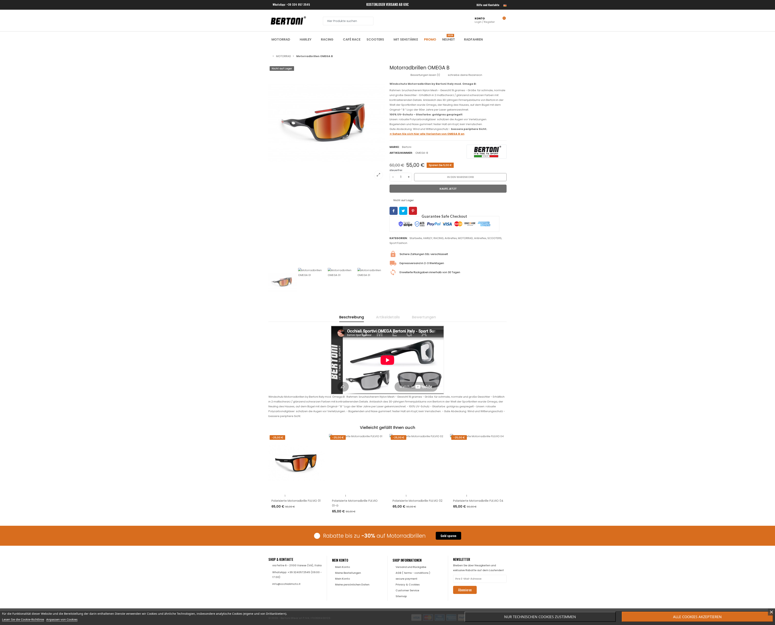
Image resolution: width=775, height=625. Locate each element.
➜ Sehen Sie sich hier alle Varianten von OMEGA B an (427, 134)
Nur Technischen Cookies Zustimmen (540, 616)
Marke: (394, 147)
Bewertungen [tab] (424, 317)
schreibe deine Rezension (464, 75)
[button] (448, 536)
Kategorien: (398, 238)
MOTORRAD (465, 238)
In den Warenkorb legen (292, 515)
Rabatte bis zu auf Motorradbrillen (374, 535)
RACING (438, 238)
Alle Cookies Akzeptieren (697, 616)
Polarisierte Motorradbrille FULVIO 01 (295, 501)
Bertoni (406, 147)
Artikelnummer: (401, 153)
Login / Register (485, 20)
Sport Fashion (398, 243)
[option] (326, 123)
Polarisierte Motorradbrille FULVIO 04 (478, 501)
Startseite (415, 238)
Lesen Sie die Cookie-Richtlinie (23, 619)
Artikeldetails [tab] (388, 317)
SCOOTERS (494, 238)
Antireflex (451, 238)
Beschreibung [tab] (351, 317)
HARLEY (427, 238)
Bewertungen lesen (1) (425, 75)
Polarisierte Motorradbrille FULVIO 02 (417, 501)
